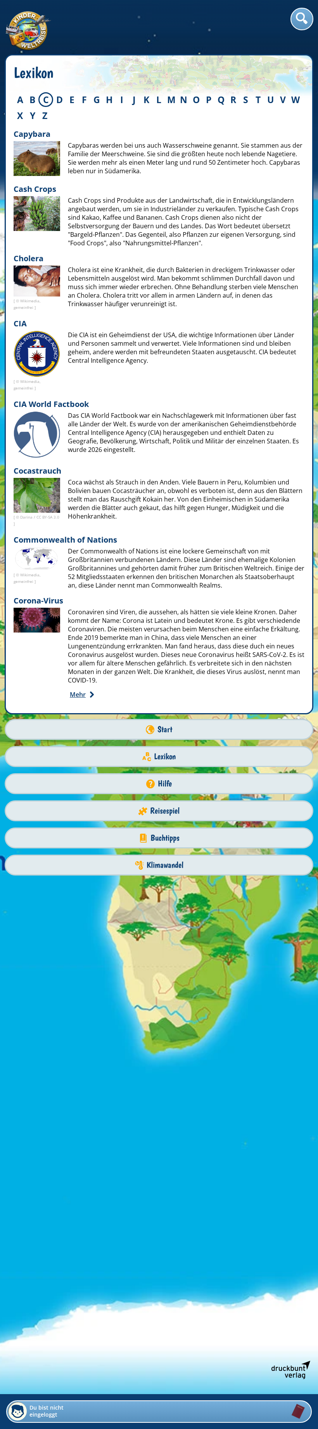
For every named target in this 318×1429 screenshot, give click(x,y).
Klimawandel (165, 865)
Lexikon (165, 756)
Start (164, 729)
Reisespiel (165, 810)
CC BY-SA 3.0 (47, 517)
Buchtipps (165, 838)
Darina (27, 517)
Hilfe (165, 783)
